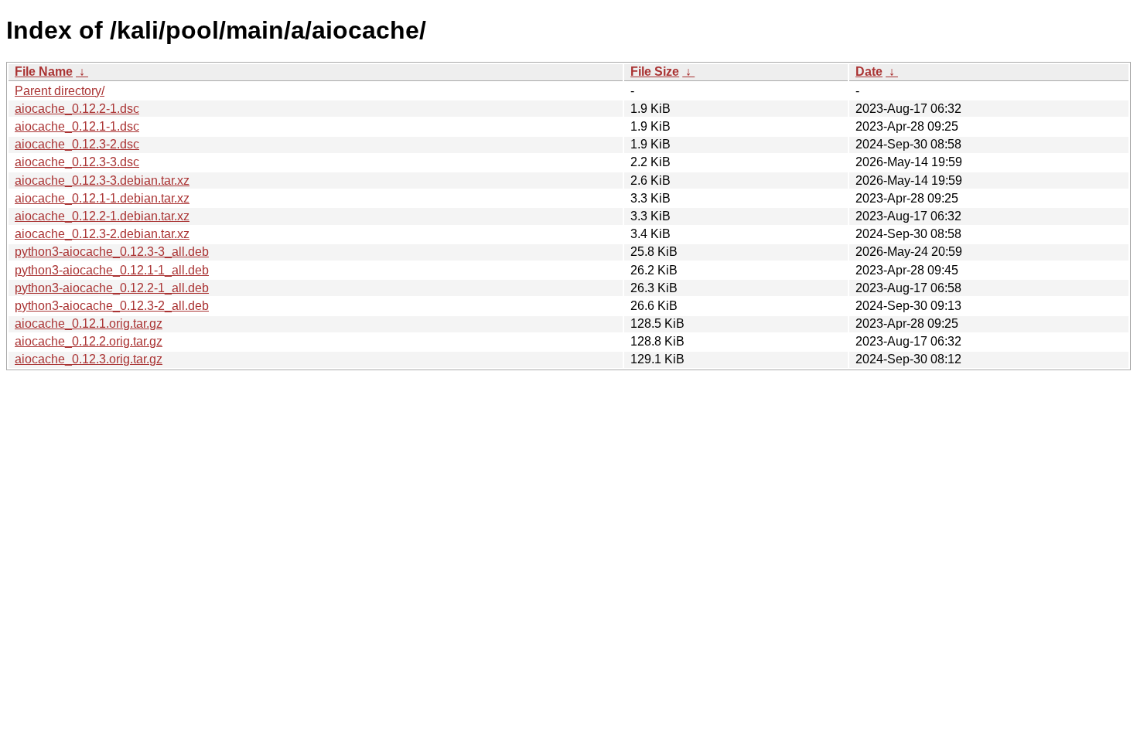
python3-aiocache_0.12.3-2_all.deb (112, 305)
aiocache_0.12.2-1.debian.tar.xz (102, 216)
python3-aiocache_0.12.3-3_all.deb (112, 251)
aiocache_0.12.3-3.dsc (77, 162)
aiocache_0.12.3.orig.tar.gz (88, 359)
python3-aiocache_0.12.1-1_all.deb (112, 270)
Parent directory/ (59, 90)
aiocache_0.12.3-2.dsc (77, 144)
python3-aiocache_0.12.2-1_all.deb (112, 288)
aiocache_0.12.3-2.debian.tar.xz (102, 233)
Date (869, 71)
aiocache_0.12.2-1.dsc (77, 108)
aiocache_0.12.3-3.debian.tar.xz (102, 180)
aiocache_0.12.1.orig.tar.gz (88, 323)
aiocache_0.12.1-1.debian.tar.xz (102, 198)
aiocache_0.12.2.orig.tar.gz (88, 341)
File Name (44, 71)
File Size (654, 71)
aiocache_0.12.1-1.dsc (77, 126)
